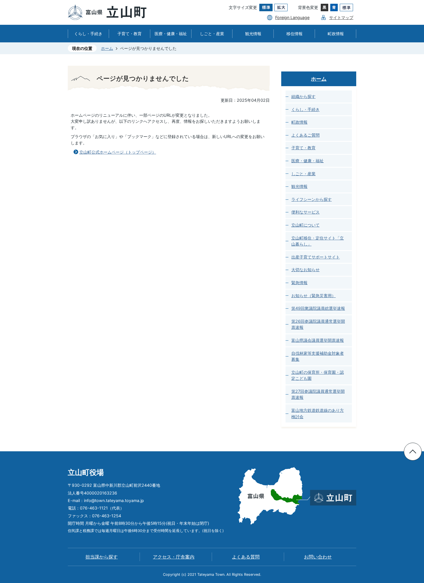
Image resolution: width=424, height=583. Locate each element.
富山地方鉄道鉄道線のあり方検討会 (317, 413)
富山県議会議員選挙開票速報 (317, 340)
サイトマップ (341, 17)
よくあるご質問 (305, 135)
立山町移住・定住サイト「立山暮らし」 (317, 241)
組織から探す (303, 96)
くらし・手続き (88, 33)
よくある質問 (246, 557)
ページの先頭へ (413, 452)
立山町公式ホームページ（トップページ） (117, 152)
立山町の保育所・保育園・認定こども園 (317, 375)
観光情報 (253, 33)
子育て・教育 (129, 33)
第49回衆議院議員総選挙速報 (318, 308)
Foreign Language (292, 17)
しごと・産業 (212, 33)
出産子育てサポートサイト (315, 256)
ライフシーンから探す (311, 199)
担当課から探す (101, 557)
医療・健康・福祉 (171, 33)
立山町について (305, 224)
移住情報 (294, 33)
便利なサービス (305, 212)
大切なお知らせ (305, 269)
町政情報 (336, 33)
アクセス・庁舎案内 (173, 557)
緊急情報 (299, 282)
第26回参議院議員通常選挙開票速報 (318, 324)
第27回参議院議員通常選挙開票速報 (318, 394)
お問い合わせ (318, 557)
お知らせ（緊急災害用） (313, 295)
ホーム (107, 48)
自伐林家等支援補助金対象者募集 (317, 356)
